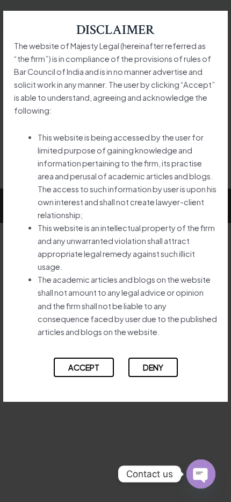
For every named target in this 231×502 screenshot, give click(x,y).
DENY (153, 367)
